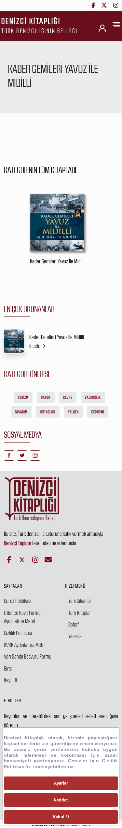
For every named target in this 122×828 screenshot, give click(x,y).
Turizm (23, 397)
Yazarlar (75, 636)
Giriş (8, 668)
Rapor (45, 397)
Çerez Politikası (17, 601)
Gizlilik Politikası (18, 633)
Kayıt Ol (10, 680)
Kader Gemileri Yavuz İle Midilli (56, 337)
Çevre (67, 397)
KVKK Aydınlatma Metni (25, 645)
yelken (73, 412)
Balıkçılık (93, 397)
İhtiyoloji (47, 412)
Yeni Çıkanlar (79, 601)
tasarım (21, 412)
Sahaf (73, 624)
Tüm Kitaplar (79, 613)
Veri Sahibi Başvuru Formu (27, 656)
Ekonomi (97, 412)
